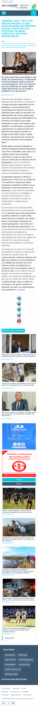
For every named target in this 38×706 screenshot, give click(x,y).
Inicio (3, 41)
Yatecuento (9, 638)
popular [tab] (19, 479)
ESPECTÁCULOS (16, 695)
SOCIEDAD (15, 688)
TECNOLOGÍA (27, 695)
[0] (19, 298)
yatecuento (10, 7)
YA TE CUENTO (6, 688)
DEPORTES (4, 692)
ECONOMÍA (25, 692)
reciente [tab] (19, 483)
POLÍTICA (24, 688)
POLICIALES (5, 695)
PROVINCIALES (15, 692)
